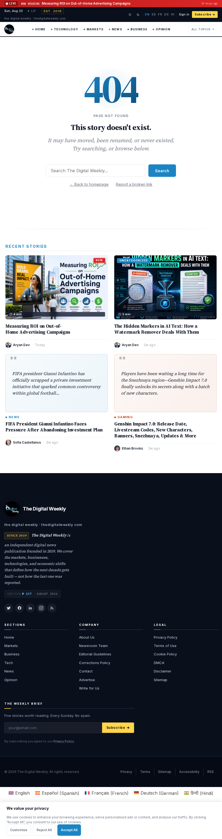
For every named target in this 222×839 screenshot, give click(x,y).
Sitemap (160, 680)
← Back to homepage (89, 184)
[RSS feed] (52, 608)
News (117, 29)
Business (138, 29)
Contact (86, 671)
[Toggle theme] (138, 14)
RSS (210, 772)
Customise (18, 830)
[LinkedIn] (30, 608)
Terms (145, 772)
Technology (66, 29)
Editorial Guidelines (95, 654)
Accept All (69, 830)
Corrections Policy (94, 663)
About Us (86, 637)
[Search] (130, 14)
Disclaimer (162, 671)
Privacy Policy (165, 637)
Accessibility (189, 772)
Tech (8, 663)
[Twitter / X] (8, 608)
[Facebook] (19, 608)
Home (40, 29)
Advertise (87, 680)
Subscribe (203, 14)
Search (162, 170)
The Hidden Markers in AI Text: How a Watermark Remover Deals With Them (156, 329)
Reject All (44, 830)
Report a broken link (134, 184)
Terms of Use (165, 645)
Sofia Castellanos (27, 442)
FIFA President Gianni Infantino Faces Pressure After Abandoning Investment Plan (53, 427)
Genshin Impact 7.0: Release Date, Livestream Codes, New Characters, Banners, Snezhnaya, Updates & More (155, 430)
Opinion (163, 29)
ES (154, 14)
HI (172, 14)
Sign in (184, 14)
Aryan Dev (21, 345)
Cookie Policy (165, 654)
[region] (111, 820)
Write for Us (89, 688)
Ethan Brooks (132, 448)
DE (166, 14)
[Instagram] (41, 608)
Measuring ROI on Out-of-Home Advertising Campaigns (37, 329)
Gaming (125, 417)
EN (147, 14)
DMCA (159, 663)
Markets (95, 29)
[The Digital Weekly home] (9, 29)
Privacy (126, 772)
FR (160, 14)
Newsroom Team (93, 645)
